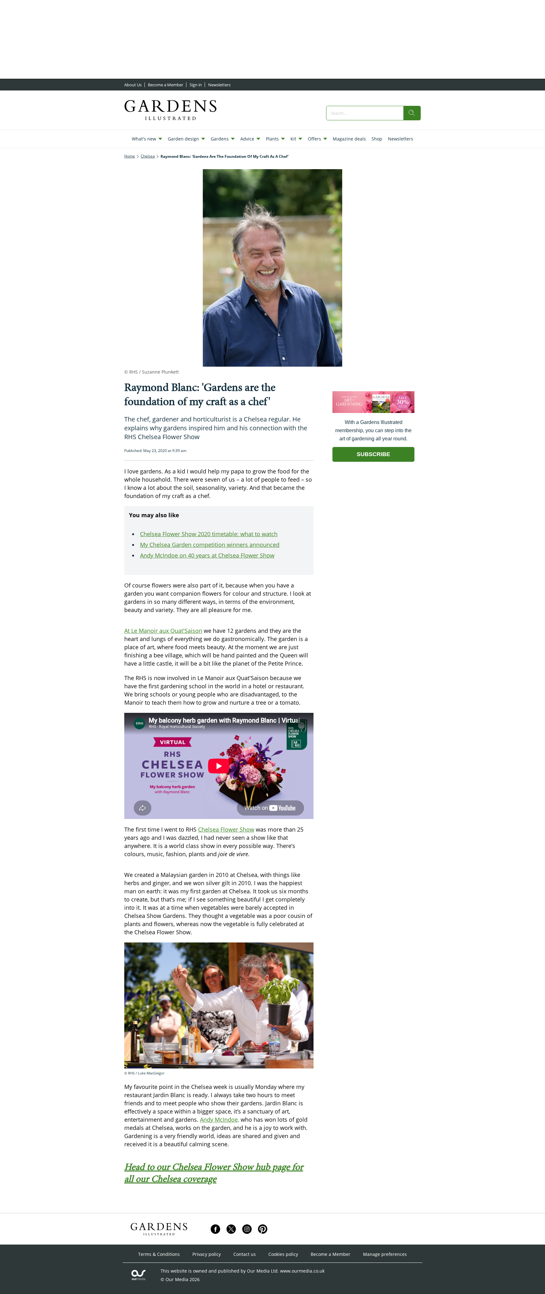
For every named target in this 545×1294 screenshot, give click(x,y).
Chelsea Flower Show (226, 829)
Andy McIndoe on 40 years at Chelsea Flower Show (207, 555)
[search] (411, 113)
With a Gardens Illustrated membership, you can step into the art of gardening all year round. (373, 430)
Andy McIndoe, (219, 1119)
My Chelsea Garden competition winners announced (209, 544)
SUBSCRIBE (373, 454)
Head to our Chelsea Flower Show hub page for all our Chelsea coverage (213, 1172)
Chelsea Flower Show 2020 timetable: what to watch (209, 534)
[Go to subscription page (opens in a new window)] (373, 411)
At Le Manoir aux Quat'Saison (163, 630)
